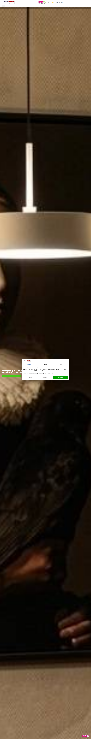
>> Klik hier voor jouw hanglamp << (11, 375)
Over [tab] (61, 364)
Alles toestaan (60, 377)
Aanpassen (45, 377)
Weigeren (30, 377)
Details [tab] (45, 364)
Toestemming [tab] (29, 364)
